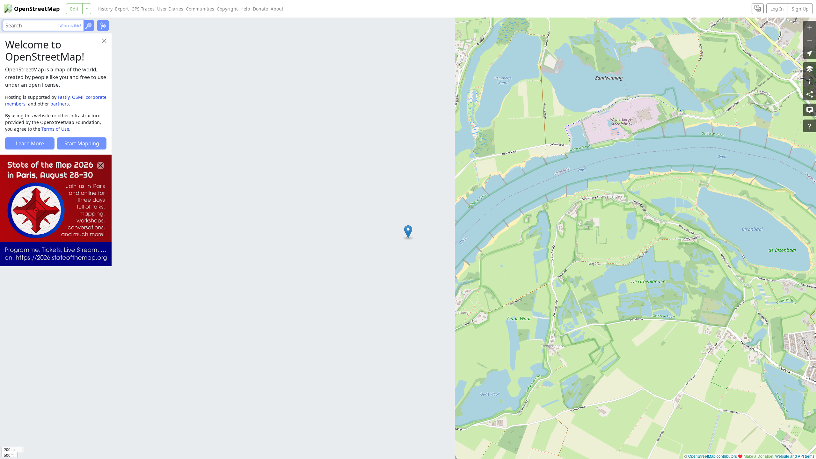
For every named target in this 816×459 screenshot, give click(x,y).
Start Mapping (81, 143)
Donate (260, 9)
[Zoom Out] (809, 39)
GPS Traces (143, 9)
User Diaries (170, 9)
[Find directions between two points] (103, 25)
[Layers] (809, 68)
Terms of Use (55, 129)
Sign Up (800, 9)
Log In (777, 9)
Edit (74, 9)
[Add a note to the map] (809, 110)
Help (245, 9)
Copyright (227, 9)
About (277, 9)
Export (122, 9)
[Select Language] (758, 8)
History (105, 9)
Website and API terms (794, 456)
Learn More (30, 143)
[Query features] (809, 126)
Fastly (63, 97)
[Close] (104, 41)
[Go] (89, 25)
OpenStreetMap (37, 8)
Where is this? (70, 25)
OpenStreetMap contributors (712, 456)
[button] (408, 231)
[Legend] (809, 81)
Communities (200, 9)
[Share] (809, 94)
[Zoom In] (809, 27)
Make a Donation (758, 456)
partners (59, 104)
